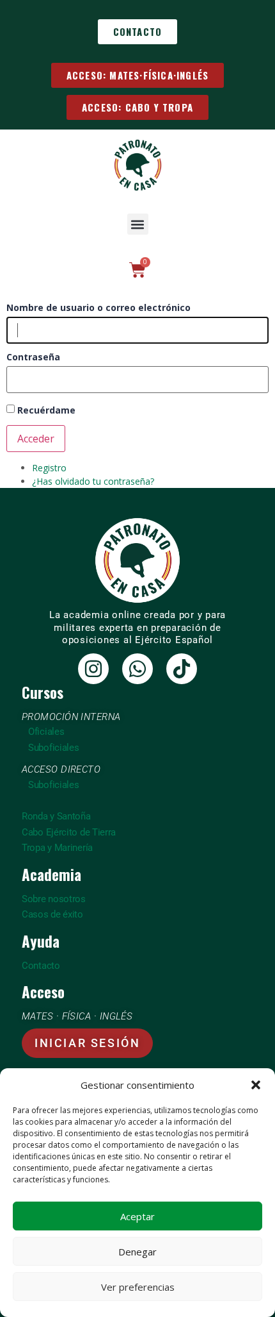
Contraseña (33, 357)
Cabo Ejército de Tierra (69, 832)
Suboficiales (53, 747)
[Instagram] (93, 668)
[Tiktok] (181, 668)
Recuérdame (46, 410)
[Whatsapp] (137, 668)
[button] (255, 1084)
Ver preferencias (138, 1286)
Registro (49, 468)
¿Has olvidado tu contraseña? (93, 481)
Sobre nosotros (54, 899)
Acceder (35, 439)
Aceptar (137, 1216)
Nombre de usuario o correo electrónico (98, 307)
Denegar (137, 1251)
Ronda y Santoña (56, 816)
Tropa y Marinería (57, 847)
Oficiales (46, 731)
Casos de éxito (52, 914)
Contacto (41, 965)
